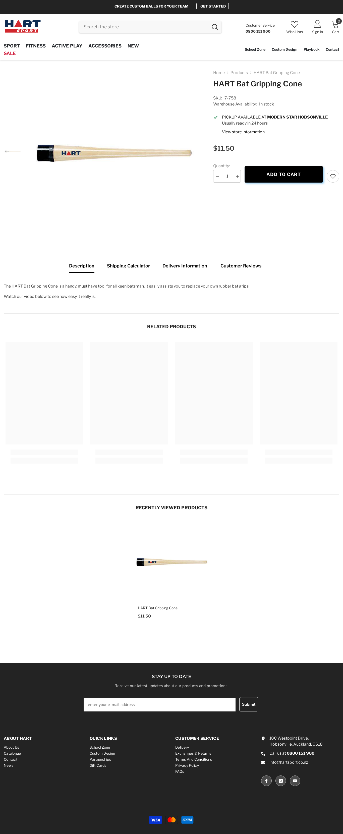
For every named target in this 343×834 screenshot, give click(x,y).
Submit (248, 704)
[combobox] (143, 27)
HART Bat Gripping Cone (158, 608)
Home (219, 72)
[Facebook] (266, 780)
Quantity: (221, 165)
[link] (333, 176)
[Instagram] (280, 780)
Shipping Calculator (128, 265)
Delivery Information (184, 265)
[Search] (150, 27)
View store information (243, 132)
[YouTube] (295, 780)
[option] (171, 6)
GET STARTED (213, 6)
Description (81, 265)
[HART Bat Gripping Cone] (171, 561)
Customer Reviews (240, 265)
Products (239, 72)
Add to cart (283, 174)
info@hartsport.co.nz (288, 762)
